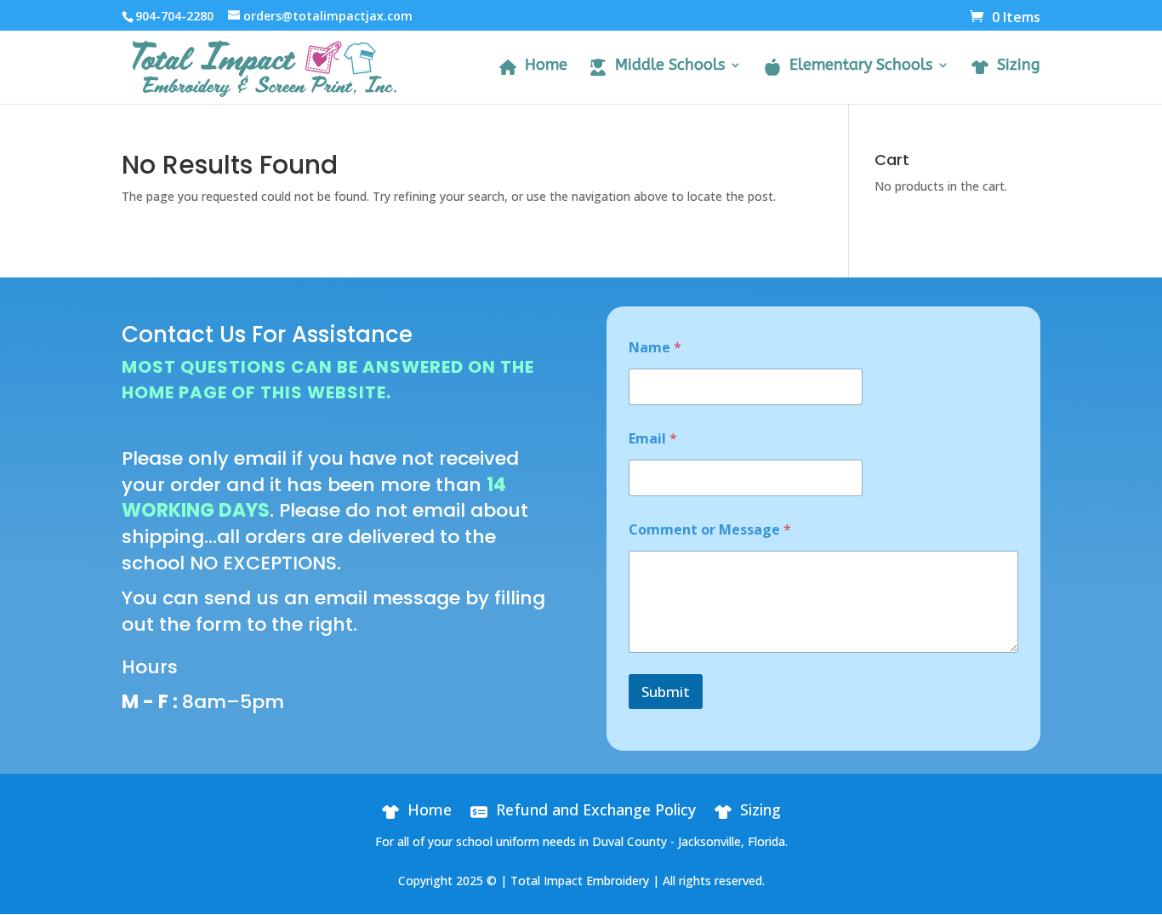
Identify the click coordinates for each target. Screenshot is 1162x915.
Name (655, 348)
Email (653, 439)
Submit (665, 691)
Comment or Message (710, 530)
